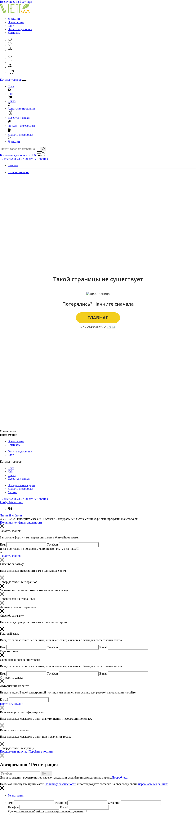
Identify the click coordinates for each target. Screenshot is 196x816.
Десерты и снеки (19, 117)
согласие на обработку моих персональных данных (42, 548)
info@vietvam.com (11, 502)
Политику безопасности (60, 784)
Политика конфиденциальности (21, 522)
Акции (14, 141)
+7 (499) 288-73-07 (12, 158)
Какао (12, 101)
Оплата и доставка (20, 29)
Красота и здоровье (20, 134)
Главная (13, 165)
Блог (11, 25)
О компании (16, 22)
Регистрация (16, 795)
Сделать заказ (9, 651)
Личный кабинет (11, 515)
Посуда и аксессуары (21, 125)
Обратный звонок (36, 158)
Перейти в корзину (41, 751)
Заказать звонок (10, 555)
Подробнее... (120, 777)
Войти (46, 773)
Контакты (14, 32)
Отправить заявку (11, 677)
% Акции (14, 18)
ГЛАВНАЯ (98, 317)
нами (111, 327)
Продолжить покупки (14, 751)
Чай (10, 93)
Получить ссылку (11, 703)
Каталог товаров (11, 79)
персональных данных (153, 784)
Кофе (11, 86)
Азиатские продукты (21, 108)
